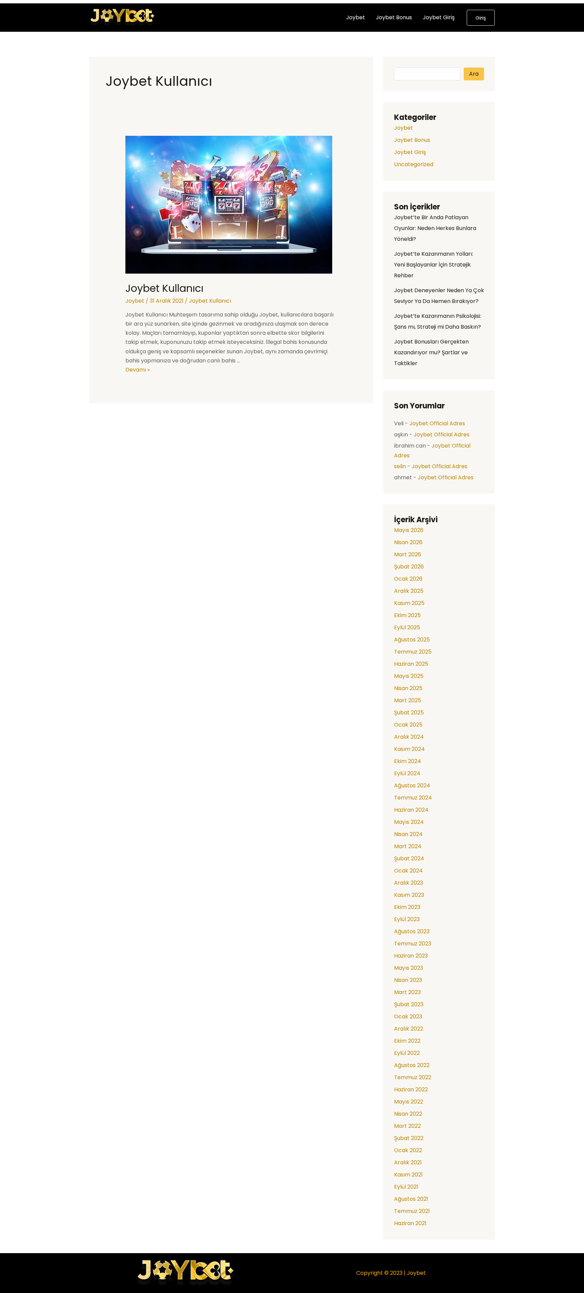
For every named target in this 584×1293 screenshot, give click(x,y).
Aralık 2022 (408, 1029)
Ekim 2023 (407, 907)
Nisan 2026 (408, 542)
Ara (474, 74)
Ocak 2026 (408, 579)
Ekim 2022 (407, 1041)
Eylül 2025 (407, 627)
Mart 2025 (407, 700)
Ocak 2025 (408, 725)
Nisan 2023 (408, 980)
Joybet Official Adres (437, 423)
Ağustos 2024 (412, 785)
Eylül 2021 (406, 1187)
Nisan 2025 (408, 688)
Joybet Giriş (439, 17)
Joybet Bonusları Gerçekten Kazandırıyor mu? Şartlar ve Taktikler (431, 352)
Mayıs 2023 (408, 968)
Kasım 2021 (408, 1174)
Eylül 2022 (407, 1053)
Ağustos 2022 (412, 1065)
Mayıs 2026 (408, 530)
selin (400, 466)
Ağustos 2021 (411, 1199)
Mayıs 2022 (408, 1102)
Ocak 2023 (408, 1016)
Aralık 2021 (408, 1162)
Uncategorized (413, 164)
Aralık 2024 (409, 737)
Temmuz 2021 (412, 1211)
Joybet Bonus (394, 17)
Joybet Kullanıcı (164, 288)
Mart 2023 (407, 992)
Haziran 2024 (411, 810)
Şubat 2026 (409, 567)
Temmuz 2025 (413, 652)
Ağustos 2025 (412, 639)
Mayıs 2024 (409, 822)
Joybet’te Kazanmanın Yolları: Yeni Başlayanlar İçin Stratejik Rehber (433, 264)
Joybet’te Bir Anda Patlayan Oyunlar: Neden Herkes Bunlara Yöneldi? (435, 228)
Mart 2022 (407, 1126)
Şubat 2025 (409, 712)
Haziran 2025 (411, 664)
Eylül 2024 (407, 773)
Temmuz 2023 (412, 943)
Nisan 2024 (408, 834)
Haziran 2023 (411, 956)
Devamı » (137, 370)
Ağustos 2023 (412, 931)
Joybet (355, 17)
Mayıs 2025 (408, 676)
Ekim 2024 (407, 761)
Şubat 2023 (408, 1004)
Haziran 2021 (410, 1223)
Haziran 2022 (411, 1089)
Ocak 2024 (408, 870)
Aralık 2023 (408, 883)
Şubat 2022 (408, 1138)
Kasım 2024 (409, 749)
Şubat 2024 (409, 858)
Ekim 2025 (407, 615)
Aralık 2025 (408, 591)
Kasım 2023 (409, 895)
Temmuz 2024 (413, 798)
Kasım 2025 (409, 603)
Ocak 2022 (408, 1150)
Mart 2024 (407, 846)
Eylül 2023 (407, 919)
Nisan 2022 (408, 1114)
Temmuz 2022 (412, 1077)
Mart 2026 (407, 554)
